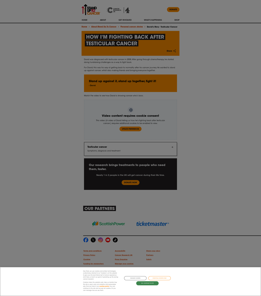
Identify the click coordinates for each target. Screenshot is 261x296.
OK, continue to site (147, 283)
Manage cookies (135, 278)
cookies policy (104, 286)
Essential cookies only (160, 278)
